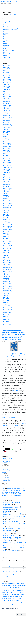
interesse (22, 594)
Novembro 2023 (7, 122)
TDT (5, 605)
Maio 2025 (6, 91)
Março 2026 (6, 74)
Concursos (6, 33)
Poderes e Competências (10, 54)
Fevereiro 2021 (7, 179)
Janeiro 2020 (7, 202)
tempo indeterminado (20, 495)
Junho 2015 (6, 297)
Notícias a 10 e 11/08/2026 (10, 551)
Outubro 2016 (7, 269)
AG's (4, 24)
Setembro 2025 (7, 84)
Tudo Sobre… (7, 57)
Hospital (7, 594)
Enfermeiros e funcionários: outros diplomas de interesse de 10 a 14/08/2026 (12, 538)
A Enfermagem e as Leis (9, 1)
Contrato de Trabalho (14, 490)
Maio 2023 (6, 133)
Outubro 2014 (7, 311)
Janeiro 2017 (6, 264)
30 (13, 574)
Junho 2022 (6, 152)
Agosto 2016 (6, 273)
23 (13, 571)
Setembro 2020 (7, 188)
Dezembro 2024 (7, 100)
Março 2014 (6, 323)
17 (16, 569)
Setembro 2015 (7, 292)
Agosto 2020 (6, 190)
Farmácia (16, 592)
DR (4, 38)
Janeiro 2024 (7, 119)
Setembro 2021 (7, 167)
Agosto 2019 (6, 210)
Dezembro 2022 (7, 141)
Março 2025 (6, 94)
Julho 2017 (6, 254)
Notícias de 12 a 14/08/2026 (11, 535)
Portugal (3, 603)
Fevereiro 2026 (7, 75)
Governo (3, 594)
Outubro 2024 (7, 103)
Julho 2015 (6, 295)
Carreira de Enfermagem (10, 29)
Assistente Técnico (12, 585)
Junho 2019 (6, 214)
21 (6, 571)
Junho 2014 (6, 318)
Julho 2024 (6, 108)
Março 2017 (6, 261)
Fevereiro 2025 (7, 96)
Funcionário (21, 592)
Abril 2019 (6, 217)
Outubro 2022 (7, 145)
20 (3, 571)
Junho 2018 (6, 235)
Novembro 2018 (7, 226)
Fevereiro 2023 (7, 138)
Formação (6, 45)
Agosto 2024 (6, 107)
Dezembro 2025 (7, 79)
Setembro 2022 (7, 146)
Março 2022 (6, 157)
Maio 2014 (6, 319)
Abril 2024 (6, 114)
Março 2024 (6, 115)
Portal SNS (6, 55)
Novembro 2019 (7, 205)
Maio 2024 (6, 112)
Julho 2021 (6, 171)
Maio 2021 (6, 174)
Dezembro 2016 (7, 266)
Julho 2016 (6, 274)
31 (17, 574)
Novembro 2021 (7, 164)
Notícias (17, 600)
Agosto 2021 (6, 169)
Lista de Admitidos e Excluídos (12, 596)
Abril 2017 (6, 259)
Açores (17, 585)
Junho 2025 (6, 89)
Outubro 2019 (7, 207)
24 (17, 571)
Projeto (6, 603)
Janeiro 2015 (6, 305)
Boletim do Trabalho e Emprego (12, 28)
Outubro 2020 (7, 186)
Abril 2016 (6, 280)
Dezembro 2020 (7, 183)
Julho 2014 (6, 316)
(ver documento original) (8, 417)
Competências (5, 588)
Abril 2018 (6, 238)
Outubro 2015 (7, 290)
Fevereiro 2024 (7, 117)
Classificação (22, 585)
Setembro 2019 (7, 209)
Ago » (7, 576)
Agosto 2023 (6, 127)
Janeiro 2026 (7, 77)
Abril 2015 (6, 300)
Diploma (17, 590)
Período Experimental (8, 495)
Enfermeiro (5, 494)
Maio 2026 (6, 70)
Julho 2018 (6, 233)
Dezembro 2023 (7, 120)
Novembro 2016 (7, 267)
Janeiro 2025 (7, 98)
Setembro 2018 (7, 229)
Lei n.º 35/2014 (16, 390)
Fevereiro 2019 (7, 221)
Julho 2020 (6, 191)
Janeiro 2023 (7, 139)
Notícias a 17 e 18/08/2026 (10, 521)
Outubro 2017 (7, 248)
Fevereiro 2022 (7, 158)
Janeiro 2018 (6, 243)
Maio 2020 (6, 195)
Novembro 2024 (7, 101)
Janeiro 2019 (6, 222)
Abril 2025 (6, 93)
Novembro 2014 (7, 309)
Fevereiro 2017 (7, 262)
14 (6, 569)
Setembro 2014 (7, 312)
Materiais (8, 598)
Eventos (5, 43)
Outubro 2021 (7, 165)
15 (9, 569)
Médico (4, 600)
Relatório (18, 603)
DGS (4, 36)
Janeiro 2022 (7, 160)
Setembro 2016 (7, 271)
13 (3, 569)
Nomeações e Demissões (10, 50)
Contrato (9, 590)
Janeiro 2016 (6, 285)
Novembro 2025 (7, 81)
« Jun (3, 576)
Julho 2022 (6, 150)
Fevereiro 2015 (7, 304)
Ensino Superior (7, 40)
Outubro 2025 (7, 82)
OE (4, 52)
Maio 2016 (6, 278)
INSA (4, 48)
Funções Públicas (13, 494)
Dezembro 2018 (7, 224)
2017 (3, 583)
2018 (5, 583)
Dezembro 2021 (7, 162)
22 (9, 571)
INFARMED (14, 594)
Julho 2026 (6, 67)
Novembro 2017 (7, 247)
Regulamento (12, 603)
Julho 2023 (6, 129)
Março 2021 (6, 177)
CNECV (5, 31)
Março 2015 (6, 302)
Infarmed (5, 47)
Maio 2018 (6, 236)
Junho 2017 (6, 255)
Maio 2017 (6, 257)
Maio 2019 (6, 216)
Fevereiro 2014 (7, 325)
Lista (3, 596)
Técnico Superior (14, 605)
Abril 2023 (6, 134)
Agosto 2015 (6, 293)
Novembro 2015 (7, 288)
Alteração (17, 583)
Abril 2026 (6, 72)
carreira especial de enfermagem (16, 488)
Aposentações (7, 26)
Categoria (4, 490)
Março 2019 (6, 219)
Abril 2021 (6, 176)
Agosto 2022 (6, 148)
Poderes (21, 600)
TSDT (8, 605)
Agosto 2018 (6, 231)
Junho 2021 (6, 172)
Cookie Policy (5, 612)
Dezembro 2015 (7, 286)
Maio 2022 (6, 153)
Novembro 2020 (7, 184)
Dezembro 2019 (7, 203)
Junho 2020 (6, 193)
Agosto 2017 (6, 252)
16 (13, 569)
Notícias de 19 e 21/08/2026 (11, 506)
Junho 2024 (6, 110)
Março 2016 (6, 281)
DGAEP (5, 35)
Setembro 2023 (7, 126)
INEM (19, 494)
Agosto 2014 (6, 314)
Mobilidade (19, 598)
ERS (4, 42)
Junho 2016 (6, 276)
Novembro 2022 (7, 143)
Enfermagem (21, 590)
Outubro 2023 (7, 124)
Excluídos (12, 592)
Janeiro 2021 (6, 181)
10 (17, 566)
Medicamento (14, 598)
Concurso (13, 587)
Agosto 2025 (6, 86)
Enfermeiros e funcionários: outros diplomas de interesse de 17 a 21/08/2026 (12, 509)
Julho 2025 (6, 88)
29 (10, 574)
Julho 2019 (6, 212)
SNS (3, 605)
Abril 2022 (6, 155)
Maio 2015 (6, 299)
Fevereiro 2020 (7, 200)
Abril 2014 (6, 321)
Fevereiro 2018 (7, 241)
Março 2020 (6, 198)
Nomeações (11, 600)
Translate (13, 14)
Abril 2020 (6, 197)
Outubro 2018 (7, 228)
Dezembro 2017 (7, 245)
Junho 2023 (6, 131)
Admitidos (12, 583)
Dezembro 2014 (7, 307)
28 (6, 574)
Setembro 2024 (7, 105)
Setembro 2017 (7, 250)
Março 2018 (6, 240)
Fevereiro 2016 (7, 283)
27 (3, 574)
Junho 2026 (6, 69)
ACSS (4, 22)
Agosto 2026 (6, 65)
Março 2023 (6, 136)
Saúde (23, 603)
